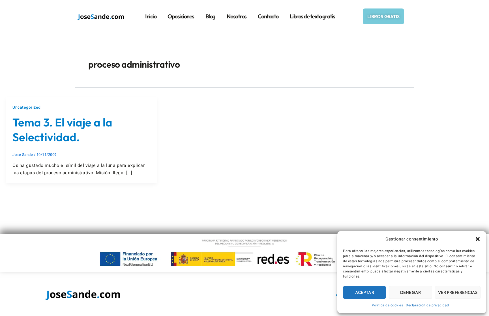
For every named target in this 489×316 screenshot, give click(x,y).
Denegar (410, 292)
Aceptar (364, 292)
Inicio (150, 16)
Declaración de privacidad (427, 305)
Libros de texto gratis (312, 16)
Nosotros (236, 16)
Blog (210, 16)
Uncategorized (26, 107)
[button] (478, 239)
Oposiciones (181, 16)
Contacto (268, 16)
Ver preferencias (457, 292)
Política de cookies (387, 305)
